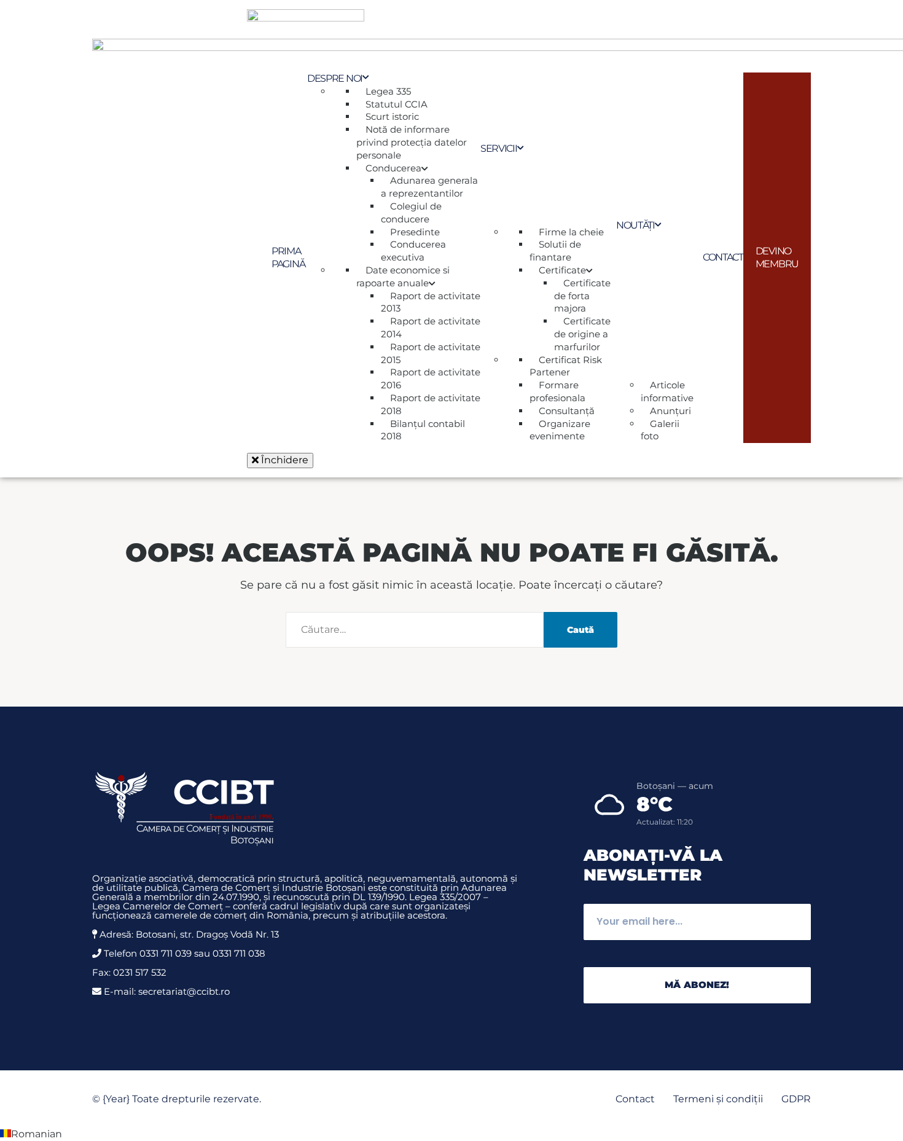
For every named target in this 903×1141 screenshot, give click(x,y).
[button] (451, 1134)
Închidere (283, 460)
